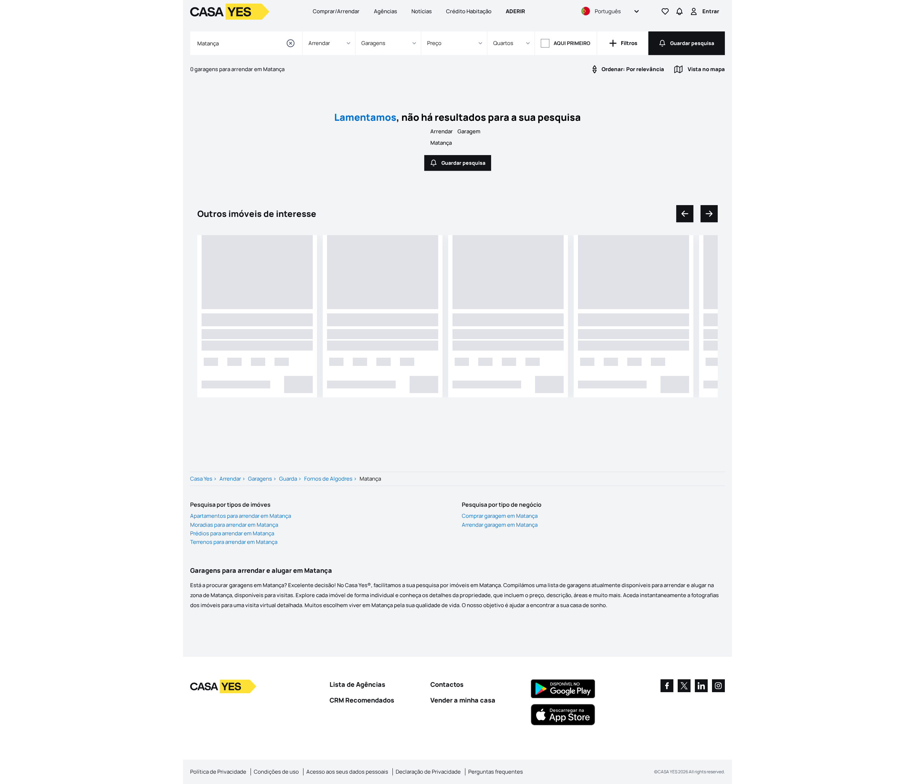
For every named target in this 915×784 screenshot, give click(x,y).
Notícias (421, 11)
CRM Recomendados (362, 700)
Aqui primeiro (572, 43)
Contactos (447, 684)
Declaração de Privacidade (428, 771)
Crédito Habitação (468, 11)
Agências (385, 11)
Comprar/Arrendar (336, 11)
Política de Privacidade (218, 771)
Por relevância (633, 69)
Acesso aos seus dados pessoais (347, 771)
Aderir (515, 11)
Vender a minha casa (462, 700)
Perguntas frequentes (495, 771)
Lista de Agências (357, 684)
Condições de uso (276, 771)
